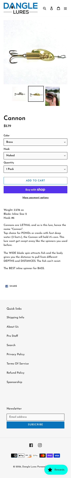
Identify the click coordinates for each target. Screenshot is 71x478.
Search (11, 345)
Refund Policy (15, 372)
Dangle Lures (29, 467)
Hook (7, 149)
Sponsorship (14, 382)
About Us (12, 326)
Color (7, 135)
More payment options (35, 197)
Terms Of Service (18, 363)
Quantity (9, 163)
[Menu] (65, 8)
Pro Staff (12, 336)
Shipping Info (15, 317)
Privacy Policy (16, 354)
